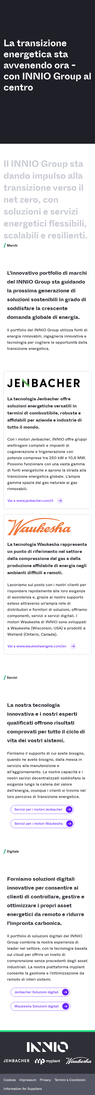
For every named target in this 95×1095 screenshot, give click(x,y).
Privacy (45, 1080)
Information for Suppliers (23, 1088)
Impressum (27, 1080)
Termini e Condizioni (70, 1080)
